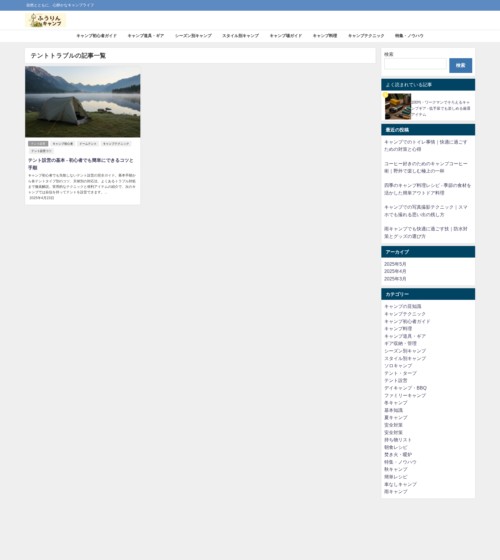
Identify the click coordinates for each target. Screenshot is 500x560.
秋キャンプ (395, 469)
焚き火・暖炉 (398, 454)
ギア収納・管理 (400, 343)
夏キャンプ (395, 417)
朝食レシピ (395, 447)
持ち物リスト (398, 439)
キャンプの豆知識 (402, 306)
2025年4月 (395, 271)
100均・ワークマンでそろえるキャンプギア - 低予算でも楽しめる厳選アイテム (440, 108)
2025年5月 (395, 264)
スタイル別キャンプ (240, 36)
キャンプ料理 (325, 36)
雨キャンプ (395, 491)
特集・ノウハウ (409, 36)
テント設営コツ (41, 151)
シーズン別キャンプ (193, 36)
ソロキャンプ (398, 365)
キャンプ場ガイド (286, 36)
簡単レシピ (395, 476)
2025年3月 (395, 278)
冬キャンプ (395, 402)
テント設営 (38, 143)
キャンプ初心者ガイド (96, 36)
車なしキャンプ (400, 484)
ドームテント (88, 143)
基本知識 (393, 410)
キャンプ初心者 (63, 143)
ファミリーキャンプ (405, 395)
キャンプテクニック (366, 36)
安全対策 (393, 425)
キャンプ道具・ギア (146, 36)
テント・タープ (400, 373)
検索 (389, 54)
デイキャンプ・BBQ (405, 387)
